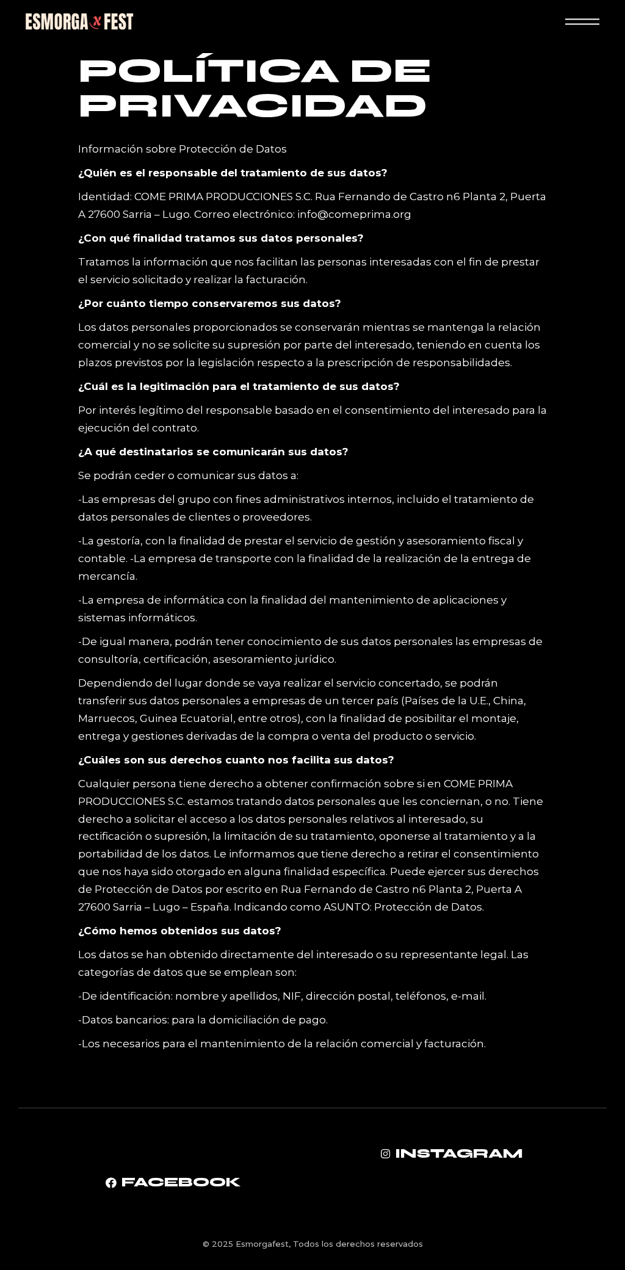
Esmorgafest (262, 1244)
